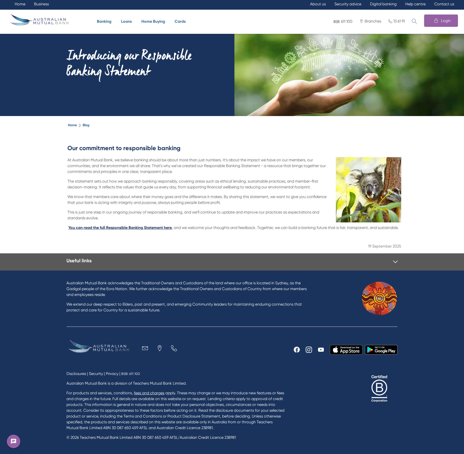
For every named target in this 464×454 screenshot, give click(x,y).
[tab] (232, 262)
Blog (86, 125)
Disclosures (76, 373)
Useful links (79, 261)
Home (72, 125)
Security (96, 373)
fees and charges (149, 393)
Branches (373, 21)
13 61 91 (399, 21)
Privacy (112, 373)
